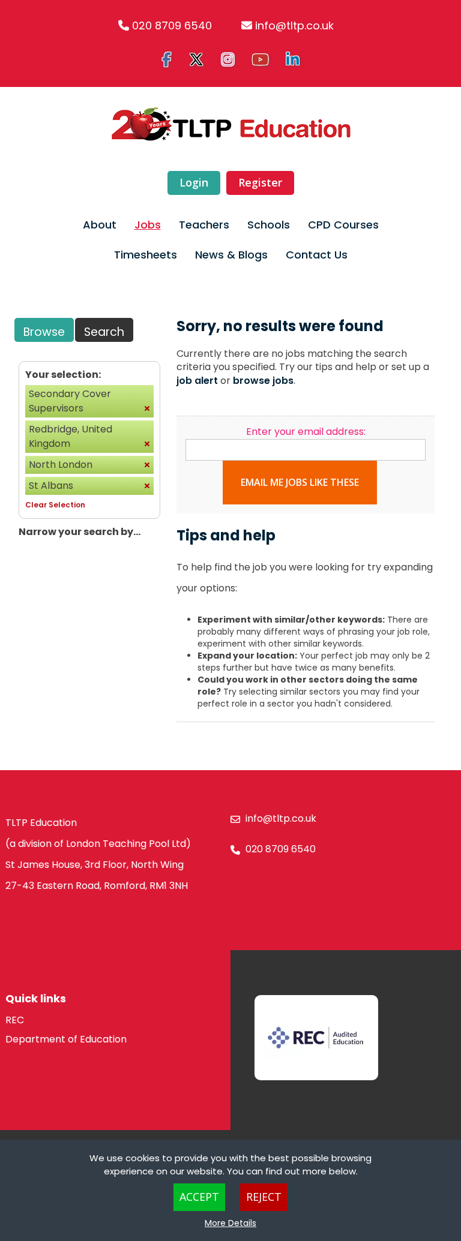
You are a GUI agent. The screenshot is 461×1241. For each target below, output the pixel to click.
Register (260, 182)
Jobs (147, 224)
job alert (197, 380)
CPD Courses (343, 224)
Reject (264, 1196)
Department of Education (66, 1039)
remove (147, 408)
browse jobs (263, 380)
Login (193, 182)
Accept (199, 1196)
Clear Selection (55, 505)
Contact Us (317, 254)
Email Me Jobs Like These (300, 482)
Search (104, 332)
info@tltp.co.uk (294, 25)
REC (14, 1020)
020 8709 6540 (172, 25)
